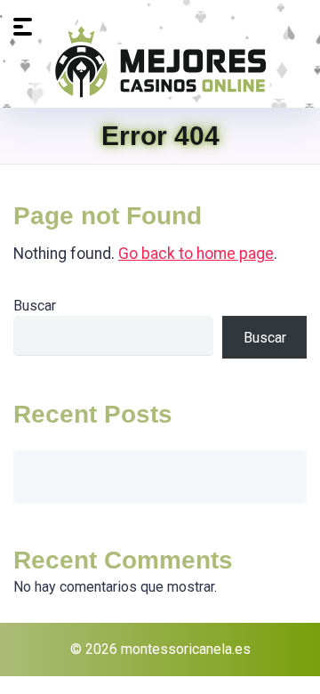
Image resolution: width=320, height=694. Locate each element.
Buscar (34, 305)
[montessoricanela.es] (160, 60)
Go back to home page (196, 253)
